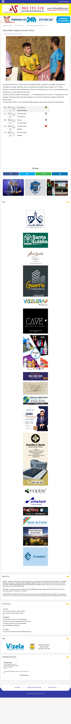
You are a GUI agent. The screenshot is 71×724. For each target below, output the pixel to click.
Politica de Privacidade (34, 687)
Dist (14, 109)
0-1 (14, 107)
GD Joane (19, 120)
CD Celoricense (21, 107)
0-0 (14, 114)
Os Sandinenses (21, 116)
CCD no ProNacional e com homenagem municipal (55, 192)
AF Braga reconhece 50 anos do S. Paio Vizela (13, 192)
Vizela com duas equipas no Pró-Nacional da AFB (35, 192)
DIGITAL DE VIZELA (64, 1)
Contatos (17, 687)
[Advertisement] (35, 152)
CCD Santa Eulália (21, 114)
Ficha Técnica (52, 687)
